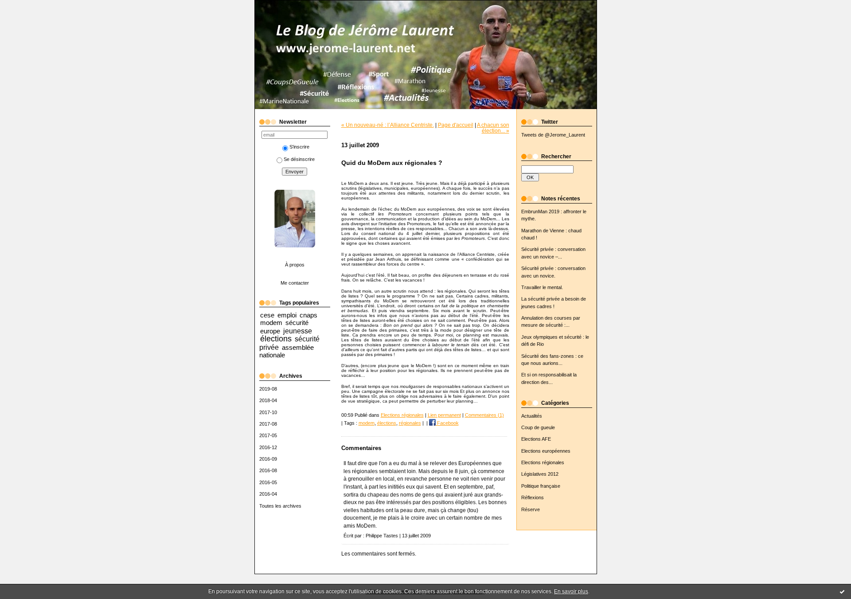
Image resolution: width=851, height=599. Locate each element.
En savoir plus (571, 591)
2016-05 (268, 482)
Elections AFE (536, 439)
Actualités (531, 416)
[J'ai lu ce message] (842, 591)
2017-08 (268, 424)
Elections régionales (542, 462)
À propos (294, 264)
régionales (410, 423)
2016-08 (268, 470)
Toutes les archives (280, 506)
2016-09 (268, 459)
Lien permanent (444, 415)
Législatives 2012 (539, 474)
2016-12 (268, 447)
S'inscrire (299, 146)
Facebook (447, 423)
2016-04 (268, 494)
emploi (287, 315)
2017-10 (268, 412)
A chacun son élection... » (493, 127)
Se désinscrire (299, 159)
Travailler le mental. (542, 287)
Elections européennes (545, 451)
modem (271, 322)
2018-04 (268, 400)
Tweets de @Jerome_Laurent (553, 134)
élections (276, 338)
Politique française (540, 486)
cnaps (308, 315)
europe (270, 331)
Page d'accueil (455, 125)
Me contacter (295, 283)
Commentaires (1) (484, 415)
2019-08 (268, 389)
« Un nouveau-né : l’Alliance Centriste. (387, 125)
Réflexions (532, 497)
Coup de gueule (538, 427)
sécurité (296, 322)
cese (267, 315)
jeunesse (297, 331)
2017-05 (268, 435)
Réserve (530, 509)
